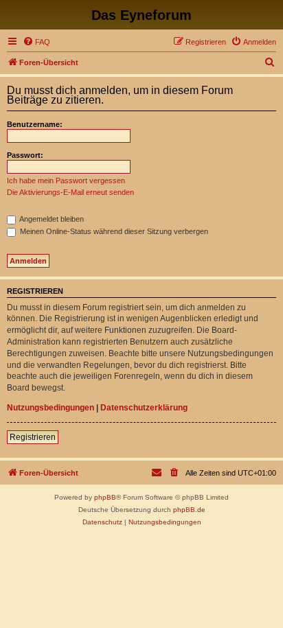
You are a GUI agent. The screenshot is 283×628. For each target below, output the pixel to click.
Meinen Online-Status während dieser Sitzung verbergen (113, 231)
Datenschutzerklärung (144, 407)
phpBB (105, 497)
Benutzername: (35, 124)
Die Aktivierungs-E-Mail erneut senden (70, 192)
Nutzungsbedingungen (50, 407)
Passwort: (25, 155)
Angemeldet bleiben (51, 219)
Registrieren (33, 437)
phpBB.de (189, 509)
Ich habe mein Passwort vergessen (66, 180)
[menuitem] (36, 42)
